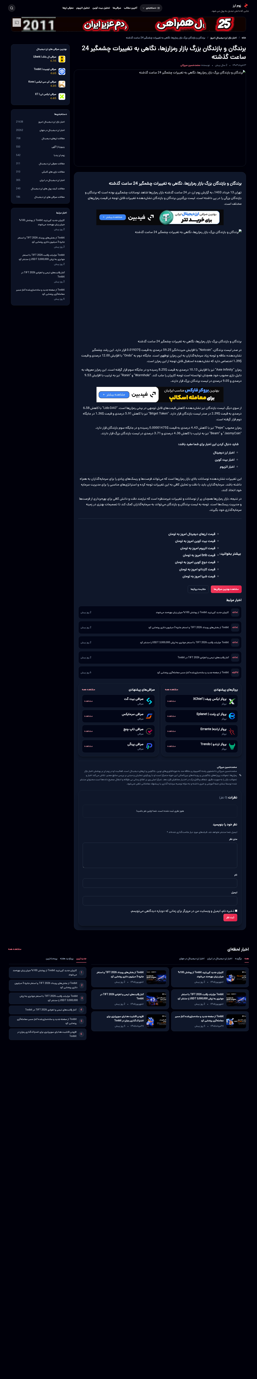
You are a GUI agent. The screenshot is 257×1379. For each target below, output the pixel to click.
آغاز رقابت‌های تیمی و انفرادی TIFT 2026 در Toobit (203, 657)
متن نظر (233, 839)
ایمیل (234, 892)
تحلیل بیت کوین (101, 8)
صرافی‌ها (117, 8)
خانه (244, 38)
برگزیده (238, 958)
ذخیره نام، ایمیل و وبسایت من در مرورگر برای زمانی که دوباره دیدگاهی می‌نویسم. (182, 911)
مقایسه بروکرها (198, 589)
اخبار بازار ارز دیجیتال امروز (223, 38)
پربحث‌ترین (51, 958)
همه (247, 958)
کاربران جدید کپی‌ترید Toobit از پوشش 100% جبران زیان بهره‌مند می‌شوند (192, 612)
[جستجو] (11, 8)
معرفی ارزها (68, 8)
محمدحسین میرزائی (190, 65)
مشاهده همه (171, 689)
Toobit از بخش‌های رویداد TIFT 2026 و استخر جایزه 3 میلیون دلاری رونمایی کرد (188, 627)
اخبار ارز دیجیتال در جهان (191, 958)
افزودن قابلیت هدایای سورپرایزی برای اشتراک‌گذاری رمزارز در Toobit (125, 1018)
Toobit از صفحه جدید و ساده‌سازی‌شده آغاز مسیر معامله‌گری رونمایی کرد (193, 672)
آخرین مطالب (130, 8)
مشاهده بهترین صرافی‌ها (226, 589)
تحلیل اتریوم (83, 8)
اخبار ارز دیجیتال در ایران (219, 958)
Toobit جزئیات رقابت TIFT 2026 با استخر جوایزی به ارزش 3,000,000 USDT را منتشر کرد (184, 642)
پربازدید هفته (66, 958)
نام (235, 874)
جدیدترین (81, 958)
